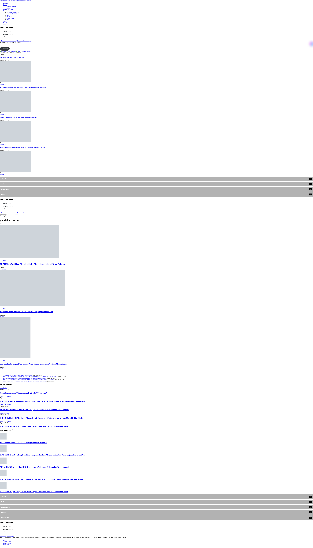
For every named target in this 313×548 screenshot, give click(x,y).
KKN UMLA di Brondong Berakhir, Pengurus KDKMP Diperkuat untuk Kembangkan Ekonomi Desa (23, 87)
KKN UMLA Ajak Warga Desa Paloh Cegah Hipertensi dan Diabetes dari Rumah (24, 381)
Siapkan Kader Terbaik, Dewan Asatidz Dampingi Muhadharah (26, 312)
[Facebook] (0, 43)
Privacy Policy (7, 543)
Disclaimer (6, 544)
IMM (8, 15)
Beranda (5, 3)
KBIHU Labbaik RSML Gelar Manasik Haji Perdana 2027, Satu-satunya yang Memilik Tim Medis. (23, 147)
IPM (8, 19)
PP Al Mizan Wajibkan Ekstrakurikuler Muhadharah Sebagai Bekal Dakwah (32, 264)
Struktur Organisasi (11, 6)
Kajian (5, 22)
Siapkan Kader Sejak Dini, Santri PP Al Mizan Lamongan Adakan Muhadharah (33, 364)
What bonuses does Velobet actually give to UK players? (13, 57)
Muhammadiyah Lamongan (7, 536)
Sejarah (8, 8)
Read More (3, 84)
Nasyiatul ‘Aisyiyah (12, 13)
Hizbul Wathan (10, 18)
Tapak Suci (9, 16)
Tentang (5, 5)
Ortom (5, 10)
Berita (4, 260)
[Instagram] (2, 43)
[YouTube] (4, 43)
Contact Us (5, 48)
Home (4, 24)
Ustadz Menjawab (8, 9)
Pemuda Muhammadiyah (13, 12)
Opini (4, 21)
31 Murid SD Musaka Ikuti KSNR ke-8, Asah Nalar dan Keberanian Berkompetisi (18, 117)
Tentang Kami (7, 541)
